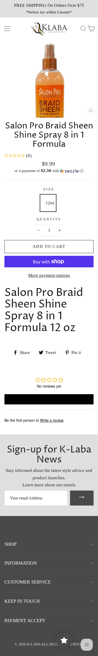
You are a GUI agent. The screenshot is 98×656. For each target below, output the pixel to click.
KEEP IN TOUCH (22, 601)
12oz (50, 202)
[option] (49, 8)
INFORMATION (20, 563)
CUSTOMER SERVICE (27, 582)
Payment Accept (24, 620)
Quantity (49, 219)
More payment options (49, 275)
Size (48, 189)
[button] (49, 170)
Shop (10, 544)
